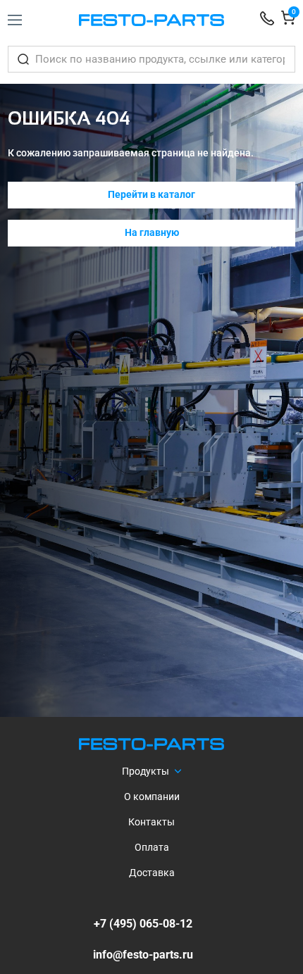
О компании (152, 796)
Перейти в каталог (151, 194)
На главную (152, 232)
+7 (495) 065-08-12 (143, 923)
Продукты (145, 771)
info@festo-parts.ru (143, 954)
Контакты (151, 822)
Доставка (152, 872)
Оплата (152, 847)
